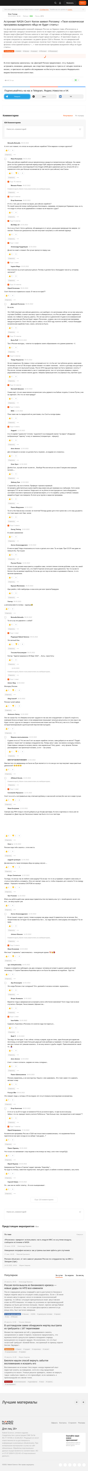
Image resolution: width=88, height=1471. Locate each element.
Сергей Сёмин (13, 1182)
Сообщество (9, 51)
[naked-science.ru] (84, 1465)
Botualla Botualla (14, 143)
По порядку (79, 115)
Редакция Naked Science (20, 637)
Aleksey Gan (15, 482)
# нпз (7, 1317)
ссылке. (70, 9)
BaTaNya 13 (15, 225)
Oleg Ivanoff (12, 698)
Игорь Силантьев (14, 875)
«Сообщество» (44, 9)
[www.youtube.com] (70, 1465)
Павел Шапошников (18, 1074)
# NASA (18, 51)
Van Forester (12, 896)
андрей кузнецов (14, 860)
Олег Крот (15, 464)
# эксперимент (10, 1384)
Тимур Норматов (17, 360)
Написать (70, 3)
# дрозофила (32, 1382)
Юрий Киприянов (14, 1130)
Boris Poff (14, 340)
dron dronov (15, 448)
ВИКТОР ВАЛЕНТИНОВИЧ (17, 760)
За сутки (59, 1275)
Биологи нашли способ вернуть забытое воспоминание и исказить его (26, 1362)
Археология (9, 1349)
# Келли (26, 51)
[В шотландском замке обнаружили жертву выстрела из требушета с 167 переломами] (74, 1333)
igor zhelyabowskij (14, 964)
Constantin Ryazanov (15, 793)
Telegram (17, 96)
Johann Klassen (17, 934)
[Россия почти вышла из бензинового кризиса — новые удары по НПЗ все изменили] (74, 1293)
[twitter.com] (60, 1465)
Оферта (54, 1423)
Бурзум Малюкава (18, 586)
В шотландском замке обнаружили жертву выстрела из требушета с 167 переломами (33, 1327)
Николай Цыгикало (23, 1254)
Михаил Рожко (16, 185)
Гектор (10, 601)
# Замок (18, 1349)
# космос (34, 51)
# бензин (25, 1314)
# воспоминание (20, 1382)
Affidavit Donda (16, 778)
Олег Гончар (12, 14)
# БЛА (33, 1314)
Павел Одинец (13, 1148)
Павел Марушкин (17, 507)
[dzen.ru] (74, 1465)
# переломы (36, 1349)
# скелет (46, 1349)
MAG (12, 411)
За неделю (69, 1275)
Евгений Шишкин (17, 389)
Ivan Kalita (15, 1020)
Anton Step (12, 683)
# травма (22, 1352)
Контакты (63, 1423)
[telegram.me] (79, 1465)
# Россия (14, 1317)
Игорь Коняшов (17, 998)
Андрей (14, 430)
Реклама (81, 1423)
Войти (82, 3)
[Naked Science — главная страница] (13, 3)
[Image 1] (12, 825)
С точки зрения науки (12, 1314)
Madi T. (13, 1036)
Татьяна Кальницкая (18, 652)
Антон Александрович (19, 545)
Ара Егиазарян (16, 983)
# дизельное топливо (44, 1314)
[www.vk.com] (65, 1465)
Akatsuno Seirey (14, 714)
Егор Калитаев (16, 200)
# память (49, 1382)
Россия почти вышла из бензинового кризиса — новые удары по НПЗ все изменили (30, 1287)
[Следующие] (83, 1402)
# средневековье (11, 1352)
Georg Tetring (16, 529)
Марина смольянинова (19, 737)
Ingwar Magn (15, 266)
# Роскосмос (53, 51)
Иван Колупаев (16, 159)
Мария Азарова (24, 1265)
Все (37, 1227)
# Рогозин (42, 51)
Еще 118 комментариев (44, 1200)
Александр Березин (24, 1246)
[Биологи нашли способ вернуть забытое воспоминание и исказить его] (74, 1368)
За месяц (80, 1275)
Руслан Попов (16, 563)
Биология (8, 1382)
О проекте (72, 1423)
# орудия (27, 1349)
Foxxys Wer (12, 1092)
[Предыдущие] (76, 1402)
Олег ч (10, 844)
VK (71, 96)
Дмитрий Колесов (18, 304)
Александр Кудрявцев (19, 247)
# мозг (41, 1382)
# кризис (57, 1314)
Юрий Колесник (14, 288)
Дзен (44, 96)
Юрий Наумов (13, 1164)
